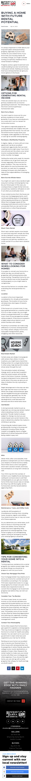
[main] (15, 337)
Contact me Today (14, 701)
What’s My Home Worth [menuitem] (15, 737)
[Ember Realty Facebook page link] (8, 721)
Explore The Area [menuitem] (15, 748)
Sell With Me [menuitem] (15, 734)
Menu (28, 3)
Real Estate (4, 26)
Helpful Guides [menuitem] (15, 739)
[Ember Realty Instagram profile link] (13, 721)
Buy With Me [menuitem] (15, 746)
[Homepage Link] (8, 3)
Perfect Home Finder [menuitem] (15, 750)
